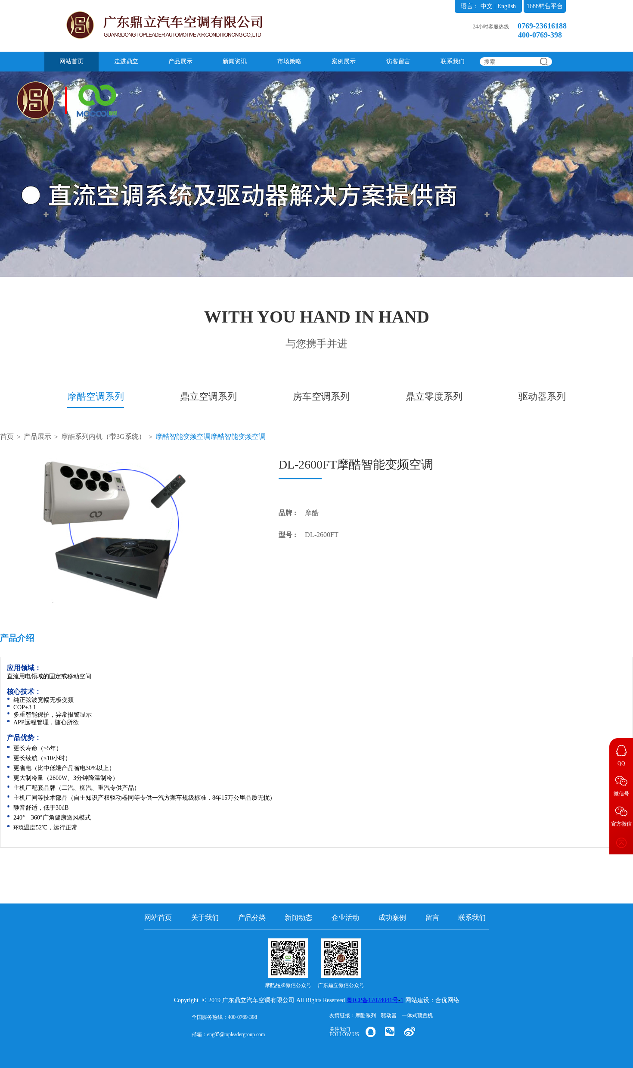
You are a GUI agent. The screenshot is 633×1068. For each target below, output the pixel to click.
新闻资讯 (235, 61)
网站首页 (71, 61)
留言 (432, 917)
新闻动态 (298, 917)
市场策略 (289, 61)
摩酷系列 (365, 1015)
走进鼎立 (126, 61)
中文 (487, 6)
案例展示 (344, 61)
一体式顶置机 (417, 1015)
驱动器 (389, 1015)
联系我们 (453, 61)
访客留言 (398, 61)
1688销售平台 (545, 6)
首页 (7, 436)
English (506, 6)
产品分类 (252, 917)
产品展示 (180, 61)
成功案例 (392, 917)
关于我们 (205, 917)
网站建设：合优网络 (432, 1000)
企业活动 (345, 917)
